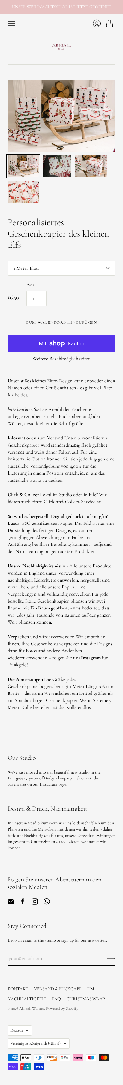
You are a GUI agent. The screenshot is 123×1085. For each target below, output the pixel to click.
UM (90, 989)
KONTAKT (18, 989)
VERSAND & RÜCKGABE (58, 989)
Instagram (91, 658)
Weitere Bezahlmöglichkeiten (61, 358)
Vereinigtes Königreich (35, 1043)
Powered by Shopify (62, 1008)
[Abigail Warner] (61, 46)
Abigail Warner (31, 1008)
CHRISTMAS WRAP (86, 999)
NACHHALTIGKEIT (27, 999)
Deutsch (16, 1030)
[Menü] (11, 23)
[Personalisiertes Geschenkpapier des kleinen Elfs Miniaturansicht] (23, 166)
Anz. (30, 285)
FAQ (56, 999)
